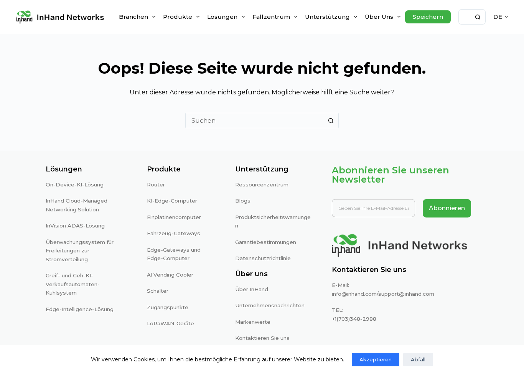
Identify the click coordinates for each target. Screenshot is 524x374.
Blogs (242, 201)
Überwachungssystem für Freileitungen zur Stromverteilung (80, 250)
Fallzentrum (271, 16)
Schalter (157, 291)
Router (156, 184)
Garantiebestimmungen (265, 242)
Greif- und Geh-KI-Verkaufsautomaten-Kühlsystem (73, 284)
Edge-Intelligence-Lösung (80, 309)
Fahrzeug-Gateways (173, 233)
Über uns (379, 16)
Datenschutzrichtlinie (263, 258)
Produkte (177, 16)
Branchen (133, 16)
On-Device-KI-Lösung (75, 184)
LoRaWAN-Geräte (170, 323)
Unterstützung (327, 16)
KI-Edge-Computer (172, 201)
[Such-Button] (478, 17)
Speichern (428, 16)
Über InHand (251, 289)
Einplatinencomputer (174, 217)
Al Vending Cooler (170, 275)
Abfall (418, 359)
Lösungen (222, 16)
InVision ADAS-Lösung (75, 225)
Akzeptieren (375, 359)
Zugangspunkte (167, 307)
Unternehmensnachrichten (270, 305)
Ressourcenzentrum (261, 184)
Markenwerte (252, 322)
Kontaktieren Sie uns (262, 338)
